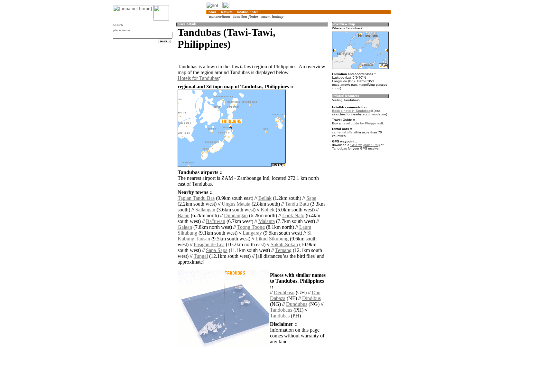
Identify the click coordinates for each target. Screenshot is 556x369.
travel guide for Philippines (361, 123)
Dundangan (236, 215)
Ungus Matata (236, 204)
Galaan (185, 227)
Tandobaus (281, 310)
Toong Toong (251, 227)
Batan (184, 215)
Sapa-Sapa (216, 250)
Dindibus (311, 298)
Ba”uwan (215, 221)
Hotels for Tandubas (198, 78)
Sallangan (205, 209)
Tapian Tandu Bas (196, 198)
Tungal (201, 256)
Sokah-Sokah (284, 244)
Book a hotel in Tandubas (351, 110)
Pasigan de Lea (209, 244)
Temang (283, 250)
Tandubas (280, 315)
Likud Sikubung (272, 238)
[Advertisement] (422, 106)
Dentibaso (284, 292)
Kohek (267, 209)
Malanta (266, 221)
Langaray (252, 233)
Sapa (311, 198)
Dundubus (296, 304)
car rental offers (343, 132)
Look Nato (293, 215)
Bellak (265, 198)
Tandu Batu (297, 204)
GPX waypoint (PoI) (365, 145)
